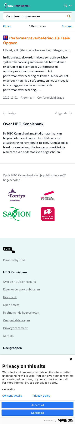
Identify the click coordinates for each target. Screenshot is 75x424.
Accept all (37, 405)
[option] (37, 204)
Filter (7, 26)
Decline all (37, 412)
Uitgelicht (10, 297)
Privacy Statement (15, 328)
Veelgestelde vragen (16, 320)
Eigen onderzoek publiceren (21, 289)
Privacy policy (41, 395)
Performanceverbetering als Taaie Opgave (36, 41)
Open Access (11, 305)
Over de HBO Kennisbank (19, 282)
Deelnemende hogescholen (21, 312)
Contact (8, 336)
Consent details (12, 395)
